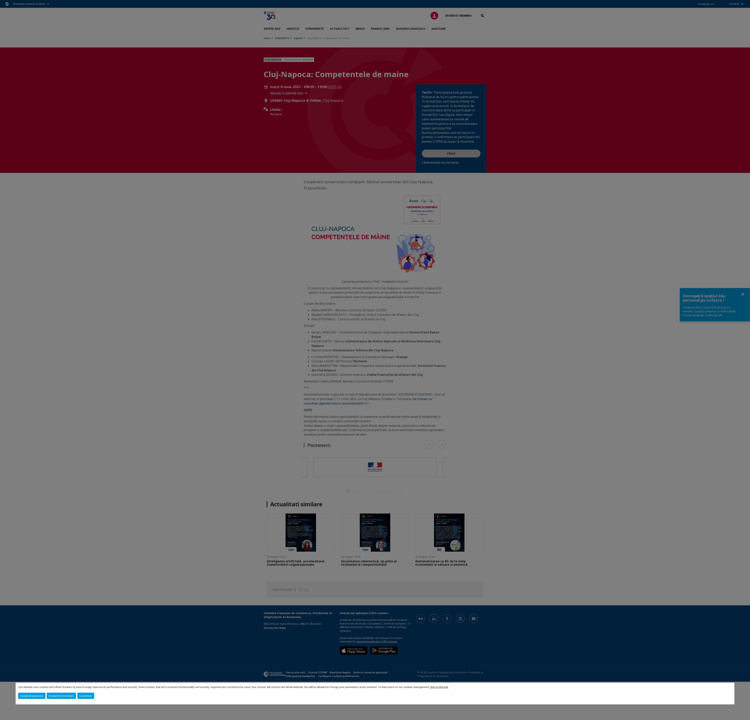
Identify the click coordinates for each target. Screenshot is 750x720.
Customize (85, 696)
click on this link (439, 687)
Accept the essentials (61, 696)
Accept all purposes (31, 696)
